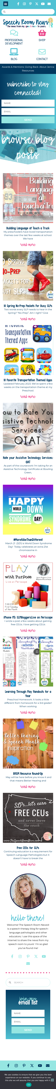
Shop (42, 40)
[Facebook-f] (18, 3)
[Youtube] (43, 3)
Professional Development (14, 41)
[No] (52, 1080)
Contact (42, 59)
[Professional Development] (14, 32)
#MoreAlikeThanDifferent (28, 539)
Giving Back (31, 67)
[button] (5, 3)
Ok (28, 1085)
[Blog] (14, 51)
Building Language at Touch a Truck (28, 228)
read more (28, 244)
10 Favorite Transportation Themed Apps (28, 380)
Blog (14, 59)
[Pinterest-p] (30, 3)
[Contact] (42, 51)
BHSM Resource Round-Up (28, 773)
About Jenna (46, 67)
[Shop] (42, 32)
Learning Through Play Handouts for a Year (28, 693)
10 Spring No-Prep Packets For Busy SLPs (28, 306)
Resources (28, 70)
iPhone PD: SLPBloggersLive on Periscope (28, 617)
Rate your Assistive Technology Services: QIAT (28, 459)
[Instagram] (24, 3)
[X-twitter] (36, 3)
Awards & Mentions (13, 67)
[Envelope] (49, 3)
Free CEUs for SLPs (28, 848)
